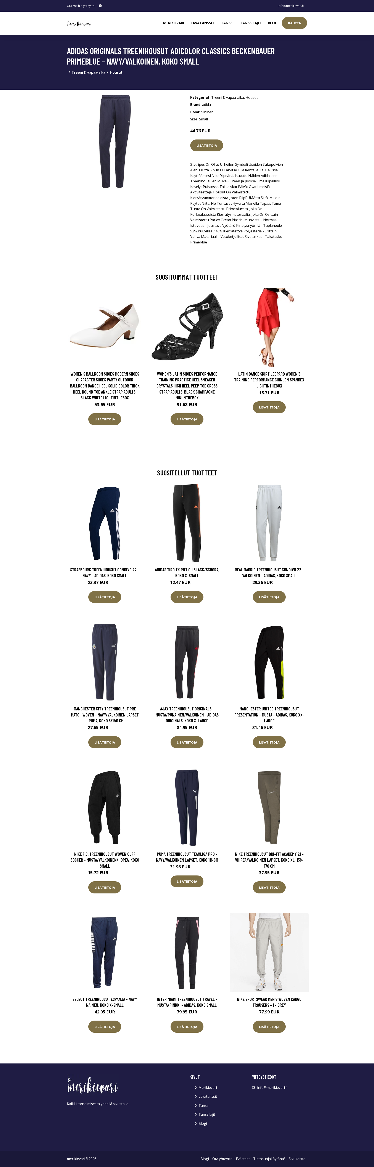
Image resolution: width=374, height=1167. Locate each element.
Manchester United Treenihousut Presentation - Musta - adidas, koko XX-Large (269, 714)
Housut (116, 72)
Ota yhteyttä (222, 1158)
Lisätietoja (207, 145)
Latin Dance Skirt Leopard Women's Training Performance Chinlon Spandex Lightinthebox (269, 379)
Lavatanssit (202, 23)
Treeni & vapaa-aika (88, 72)
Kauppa (294, 23)
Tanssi (227, 23)
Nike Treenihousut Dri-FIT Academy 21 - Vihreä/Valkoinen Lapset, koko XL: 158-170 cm (269, 860)
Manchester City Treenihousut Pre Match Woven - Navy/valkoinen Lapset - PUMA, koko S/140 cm (105, 714)
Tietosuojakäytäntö (269, 1158)
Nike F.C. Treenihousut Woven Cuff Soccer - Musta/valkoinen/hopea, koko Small (105, 860)
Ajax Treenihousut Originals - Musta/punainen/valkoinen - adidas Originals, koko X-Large (187, 714)
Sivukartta (297, 1158)
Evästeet (243, 1158)
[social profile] (100, 6)
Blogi (273, 23)
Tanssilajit (250, 23)
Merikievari (173, 23)
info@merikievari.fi (291, 6)
